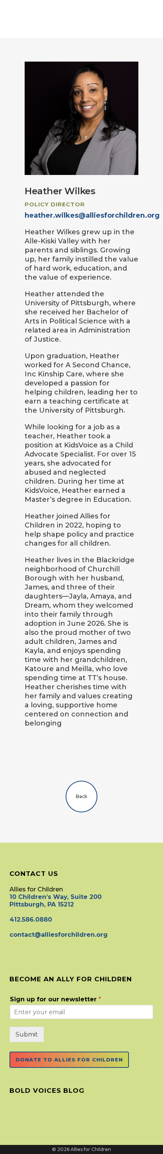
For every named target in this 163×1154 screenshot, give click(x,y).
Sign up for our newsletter (55, 999)
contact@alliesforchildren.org (58, 934)
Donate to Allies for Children (69, 1060)
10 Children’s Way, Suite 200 (55, 896)
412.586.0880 (30, 919)
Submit (27, 1034)
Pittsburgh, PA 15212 (41, 904)
